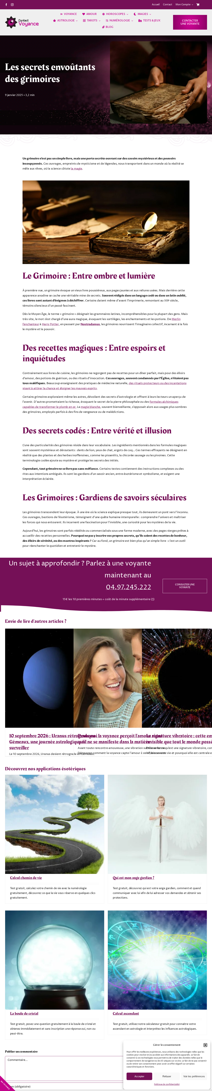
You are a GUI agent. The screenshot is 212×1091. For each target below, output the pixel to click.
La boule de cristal (24, 1013)
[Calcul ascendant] (157, 913)
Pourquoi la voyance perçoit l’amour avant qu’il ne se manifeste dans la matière (120, 738)
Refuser (166, 1076)
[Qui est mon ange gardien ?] (157, 777)
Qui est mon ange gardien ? (133, 878)
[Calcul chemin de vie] (54, 777)
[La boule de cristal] (54, 913)
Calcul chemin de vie (26, 878)
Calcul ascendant (126, 1013)
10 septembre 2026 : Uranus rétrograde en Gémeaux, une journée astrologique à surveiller (52, 741)
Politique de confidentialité (167, 1084)
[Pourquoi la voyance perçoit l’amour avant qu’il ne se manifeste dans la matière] (123, 678)
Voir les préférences (194, 1076)
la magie (76, 169)
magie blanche (90, 407)
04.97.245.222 (128, 587)
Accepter (139, 1076)
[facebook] (6, 4)
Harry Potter (50, 324)
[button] (205, 1045)
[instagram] (12, 4)
